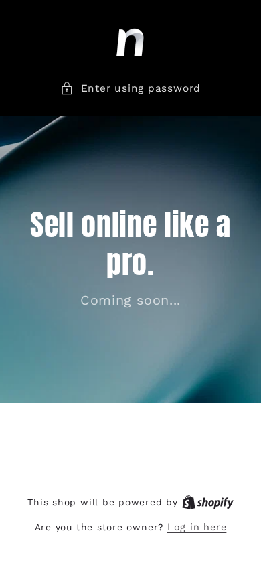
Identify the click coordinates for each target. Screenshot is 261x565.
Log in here (196, 526)
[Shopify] (208, 502)
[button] (130, 89)
